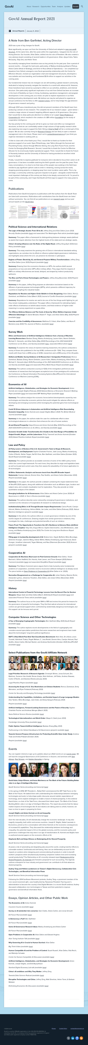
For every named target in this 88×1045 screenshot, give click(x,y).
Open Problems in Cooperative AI (36, 571)
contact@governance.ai (56, 134)
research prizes (44, 101)
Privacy (54, 1028)
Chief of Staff (53, 129)
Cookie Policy (63, 1028)
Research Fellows (44, 131)
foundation (59, 117)
